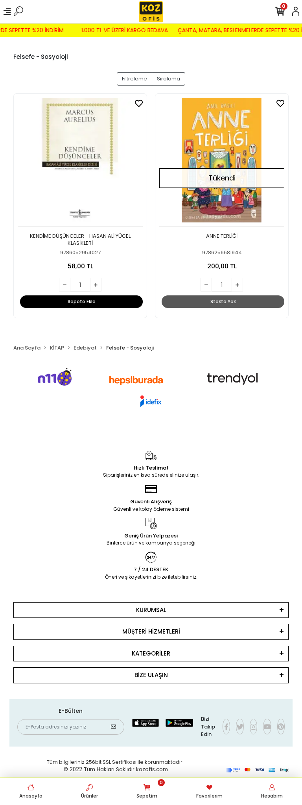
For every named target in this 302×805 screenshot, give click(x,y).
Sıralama (168, 78)
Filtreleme (134, 78)
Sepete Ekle (82, 301)
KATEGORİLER (151, 653)
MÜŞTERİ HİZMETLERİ (151, 631)
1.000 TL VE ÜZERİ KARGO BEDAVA (127, 30)
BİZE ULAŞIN (151, 675)
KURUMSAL (151, 610)
